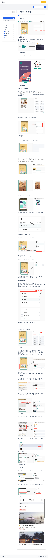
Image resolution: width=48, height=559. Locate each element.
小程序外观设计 (7, 20)
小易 (40, 15)
